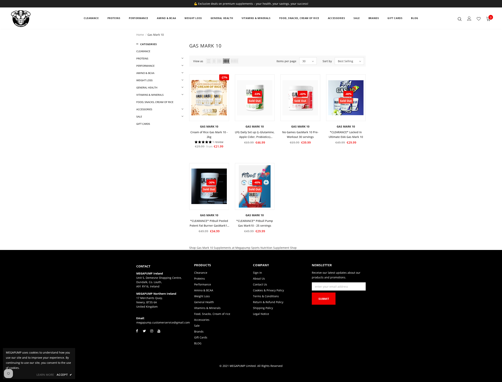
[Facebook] (137, 333)
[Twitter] (144, 333)
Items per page (286, 61)
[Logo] (34, 18)
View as (198, 61)
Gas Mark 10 (155, 34)
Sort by (327, 61)
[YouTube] (158, 333)
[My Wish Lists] (479, 19)
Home (140, 34)
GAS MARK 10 (209, 126)
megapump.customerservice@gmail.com (163, 322)
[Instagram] (151, 333)
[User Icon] (469, 18)
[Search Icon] (460, 19)
